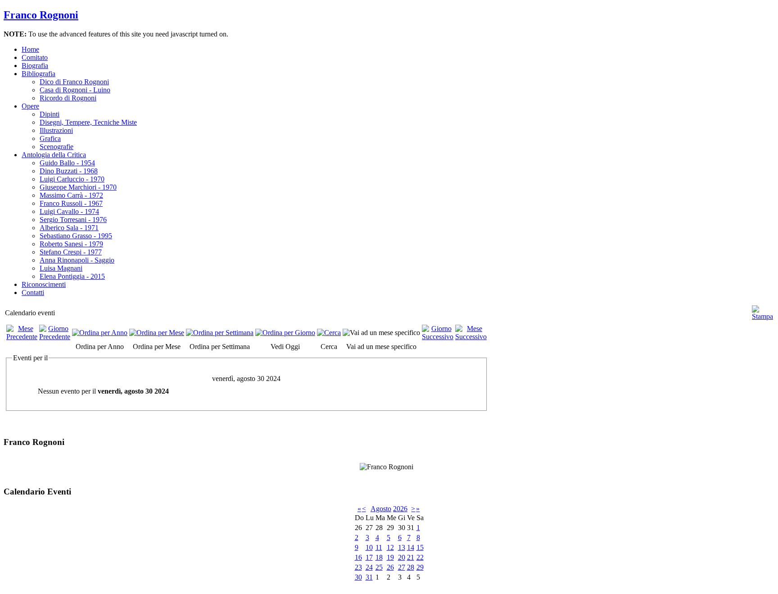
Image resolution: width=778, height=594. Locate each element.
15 (420, 547)
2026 (400, 508)
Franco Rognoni (41, 15)
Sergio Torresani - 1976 (73, 219)
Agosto (381, 508)
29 (420, 567)
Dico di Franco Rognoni (74, 82)
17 (369, 557)
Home (30, 49)
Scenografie (56, 146)
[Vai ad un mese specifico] (381, 332)
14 (410, 547)
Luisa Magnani (61, 268)
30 (358, 577)
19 (390, 557)
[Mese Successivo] (471, 336)
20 (401, 557)
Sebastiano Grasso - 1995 (76, 236)
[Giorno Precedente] (54, 336)
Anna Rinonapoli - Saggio (77, 260)
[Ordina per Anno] (99, 332)
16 (358, 557)
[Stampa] (762, 309)
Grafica (50, 138)
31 (369, 577)
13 (401, 547)
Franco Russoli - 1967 (71, 203)
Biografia (35, 65)
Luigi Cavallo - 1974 (69, 211)
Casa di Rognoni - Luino (75, 90)
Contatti (33, 292)
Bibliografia (38, 73)
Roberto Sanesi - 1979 (71, 244)
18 (379, 557)
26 (390, 567)
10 (369, 547)
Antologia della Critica (54, 155)
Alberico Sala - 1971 (69, 227)
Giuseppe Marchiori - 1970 (78, 187)
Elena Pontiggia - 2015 (72, 276)
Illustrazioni (56, 130)
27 (401, 567)
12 (390, 547)
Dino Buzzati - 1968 (69, 171)
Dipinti (49, 114)
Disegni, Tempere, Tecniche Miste (88, 122)
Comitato (35, 57)
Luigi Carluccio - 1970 (72, 179)
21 (410, 557)
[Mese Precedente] (21, 336)
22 (420, 557)
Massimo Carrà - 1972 (71, 195)
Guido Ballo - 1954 (67, 163)
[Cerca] (329, 332)
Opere (30, 106)
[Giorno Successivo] (437, 336)
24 (369, 567)
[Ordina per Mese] (156, 332)
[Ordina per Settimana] (219, 332)
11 (378, 547)
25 (379, 567)
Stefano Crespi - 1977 (71, 252)
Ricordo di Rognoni (68, 98)
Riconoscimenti (44, 284)
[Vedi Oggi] (285, 332)
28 (410, 567)
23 (358, 567)
